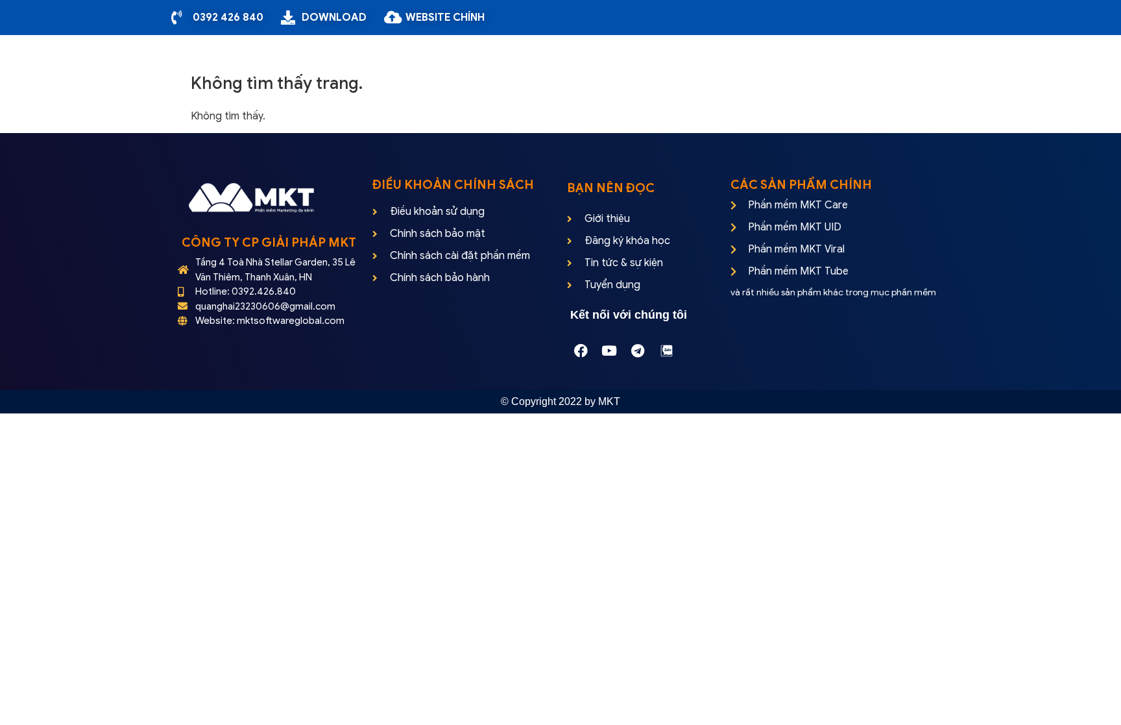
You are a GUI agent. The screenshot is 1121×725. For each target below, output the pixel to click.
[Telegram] (637, 350)
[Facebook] (580, 350)
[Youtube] (609, 350)
